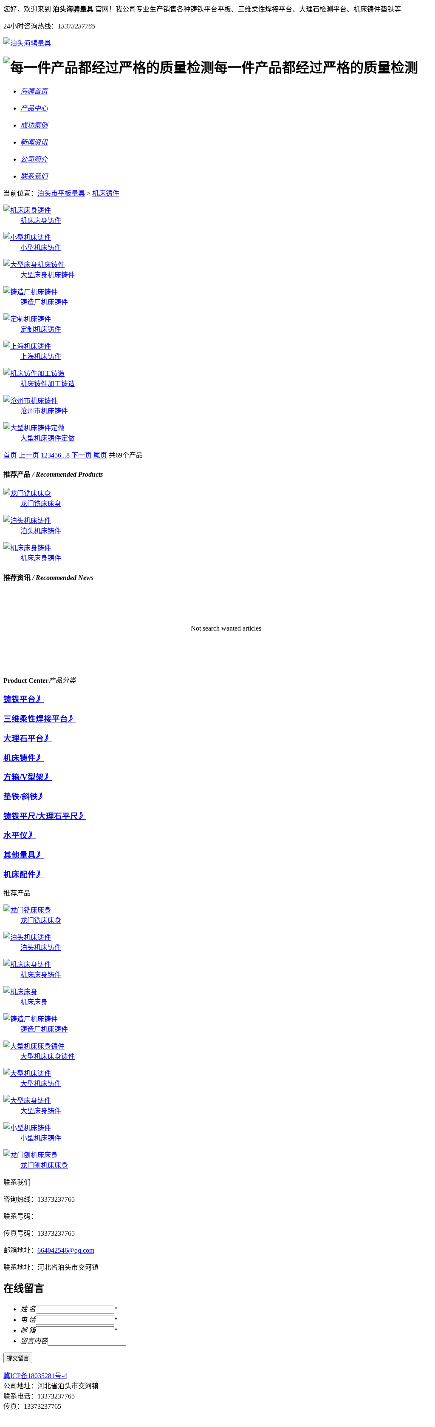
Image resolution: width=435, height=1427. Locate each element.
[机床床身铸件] (27, 210)
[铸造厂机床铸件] (30, 292)
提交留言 (18, 1358)
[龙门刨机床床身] (30, 1155)
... (63, 455)
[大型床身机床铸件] (34, 264)
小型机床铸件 (40, 247)
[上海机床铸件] (27, 346)
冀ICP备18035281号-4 (35, 1375)
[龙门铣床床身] (27, 493)
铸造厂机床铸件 (44, 302)
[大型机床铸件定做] (34, 428)
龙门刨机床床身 (44, 1165)
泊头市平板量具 (61, 193)
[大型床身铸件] (27, 1100)
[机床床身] (20, 991)
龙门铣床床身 (40, 503)
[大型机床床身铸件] (34, 1046)
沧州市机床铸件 (44, 411)
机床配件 (19, 874)
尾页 (100, 455)
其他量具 (19, 854)
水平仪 (15, 835)
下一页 (81, 455)
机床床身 (34, 1002)
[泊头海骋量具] (27, 43)
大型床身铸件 (40, 1110)
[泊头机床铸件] (27, 520)
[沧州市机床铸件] (30, 400)
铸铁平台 (19, 699)
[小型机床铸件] (27, 237)
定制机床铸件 (40, 329)
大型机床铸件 (40, 1083)
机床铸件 (105, 193)
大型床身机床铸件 (47, 275)
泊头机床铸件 (40, 530)
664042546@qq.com (65, 1250)
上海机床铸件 (40, 356)
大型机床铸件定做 (47, 438)
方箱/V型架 (23, 777)
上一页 (29, 455)
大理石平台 (23, 738)
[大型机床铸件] (27, 1073)
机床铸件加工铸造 (47, 383)
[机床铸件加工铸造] (34, 373)
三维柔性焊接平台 (35, 718)
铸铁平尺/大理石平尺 (40, 816)
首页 (10, 455)
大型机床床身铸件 (47, 1056)
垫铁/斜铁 (20, 796)
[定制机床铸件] (27, 319)
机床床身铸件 (40, 220)
